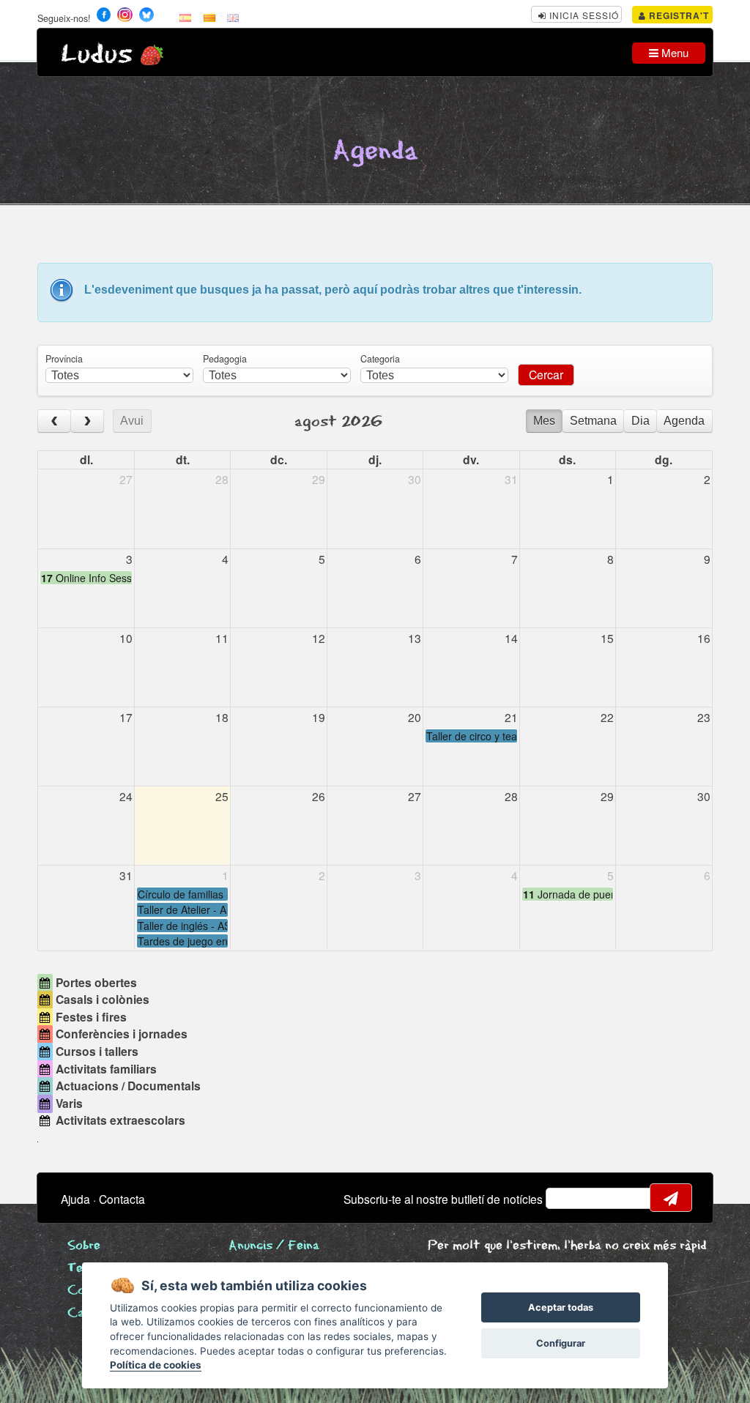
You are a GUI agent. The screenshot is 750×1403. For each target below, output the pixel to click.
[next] (87, 421)
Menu (673, 52)
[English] (233, 17)
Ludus (97, 54)
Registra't (677, 15)
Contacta (122, 1199)
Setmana (593, 420)
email (566, 1198)
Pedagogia (225, 358)
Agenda (684, 420)
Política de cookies (155, 1365)
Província (64, 358)
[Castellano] (185, 17)
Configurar (560, 1343)
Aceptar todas (560, 1307)
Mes (544, 420)
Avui (132, 420)
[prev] (54, 421)
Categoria (380, 358)
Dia (640, 420)
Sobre (83, 1246)
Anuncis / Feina (274, 1246)
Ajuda (75, 1199)
